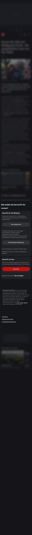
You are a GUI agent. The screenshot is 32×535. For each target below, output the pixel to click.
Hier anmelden (18, 275)
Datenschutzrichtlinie (7, 319)
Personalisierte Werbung (16, 242)
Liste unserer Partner (22, 302)
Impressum (5, 316)
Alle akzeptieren (16, 224)
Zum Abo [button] (16, 269)
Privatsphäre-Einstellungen (9, 321)
